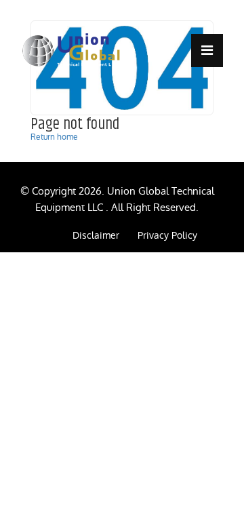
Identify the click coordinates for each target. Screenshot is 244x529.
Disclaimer (96, 235)
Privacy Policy (167, 235)
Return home (54, 137)
